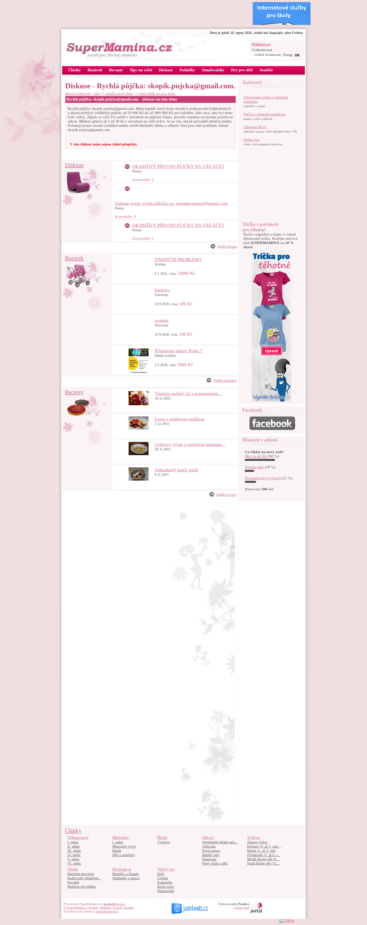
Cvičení (162, 878)
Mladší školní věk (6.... (263, 859)
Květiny (160, 264)
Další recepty (226, 495)
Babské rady (210, 855)
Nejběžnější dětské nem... (220, 842)
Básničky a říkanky (125, 874)
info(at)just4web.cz (107, 911)
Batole (116, 851)
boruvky (162, 289)
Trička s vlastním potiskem (264, 114)
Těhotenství (77, 837)
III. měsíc (74, 851)
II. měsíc (73, 846)
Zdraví (208, 837)
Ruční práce (165, 887)
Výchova (163, 842)
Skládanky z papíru (126, 878)
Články (73, 830)
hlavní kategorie (77, 94)
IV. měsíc (74, 855)
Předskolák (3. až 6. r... (263, 855)
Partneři (117, 908)
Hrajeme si (121, 869)
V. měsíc (73, 859)
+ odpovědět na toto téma (155, 94)
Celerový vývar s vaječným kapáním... (190, 444)
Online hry (251, 140)
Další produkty (225, 381)
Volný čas (166, 869)
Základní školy (255, 127)
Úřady (72, 869)
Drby (161, 874)
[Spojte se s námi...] (272, 429)
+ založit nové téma (117, 94)
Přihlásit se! (261, 44)
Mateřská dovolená (80, 874)
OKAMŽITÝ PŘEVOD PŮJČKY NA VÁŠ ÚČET (178, 166)
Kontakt (129, 908)
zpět (96, 94)
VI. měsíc (74, 863)
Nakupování (165, 891)
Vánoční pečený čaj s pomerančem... (188, 393)
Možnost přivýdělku (81, 887)
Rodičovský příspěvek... (84, 878)
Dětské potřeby (165, 356)
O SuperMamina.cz (75, 908)
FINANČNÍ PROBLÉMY (178, 259)
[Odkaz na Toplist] (287, 921)
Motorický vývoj (124, 846)
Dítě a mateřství (123, 855)
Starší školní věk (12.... (263, 863)
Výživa (253, 837)
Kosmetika (164, 882)
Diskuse (74, 165)
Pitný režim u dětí (215, 863)
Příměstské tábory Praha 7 (178, 350)
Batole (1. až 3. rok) (261, 851)
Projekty (94, 908)
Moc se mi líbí (256, 456)
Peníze (137, 171)
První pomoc (211, 851)
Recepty (74, 392)
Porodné (73, 882)
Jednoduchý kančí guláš (176, 469)
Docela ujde (254, 467)
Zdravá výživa (257, 842)
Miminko (120, 837)
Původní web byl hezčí (263, 478)
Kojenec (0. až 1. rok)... (264, 846)
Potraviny (162, 295)
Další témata (227, 247)
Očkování (209, 846)
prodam (162, 320)
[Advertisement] (154, 13)
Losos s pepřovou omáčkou (179, 418)
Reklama (106, 908)
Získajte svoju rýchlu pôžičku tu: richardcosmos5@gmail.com (171, 203)
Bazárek (74, 258)
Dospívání (209, 859)
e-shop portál (241, 908)
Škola (162, 837)
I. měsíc (73, 842)
